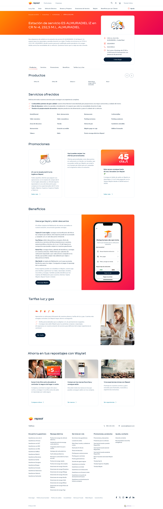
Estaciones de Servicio (82, 8)
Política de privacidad (43, 498)
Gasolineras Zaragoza (35, 462)
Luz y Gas (32, 8)
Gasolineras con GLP (34, 443)
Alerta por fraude (78, 498)
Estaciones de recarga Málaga (58, 472)
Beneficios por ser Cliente (109, 8)
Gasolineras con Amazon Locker (81, 472)
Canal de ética (99, 498)
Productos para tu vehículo (101, 440)
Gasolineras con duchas (78, 464)
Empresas (59, 3)
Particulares (48, 3)
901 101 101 (110, 426)
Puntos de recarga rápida (57, 461)
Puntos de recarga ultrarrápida (59, 464)
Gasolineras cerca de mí (35, 438)
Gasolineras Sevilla (34, 459)
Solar (40, 8)
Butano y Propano (66, 8)
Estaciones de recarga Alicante (58, 474)
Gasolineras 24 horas (34, 440)
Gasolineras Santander (35, 476)
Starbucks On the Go (77, 448)
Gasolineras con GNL (34, 449)
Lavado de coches (77, 440)
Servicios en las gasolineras (79, 438)
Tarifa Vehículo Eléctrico (57, 454)
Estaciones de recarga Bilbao (58, 483)
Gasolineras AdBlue (34, 451)
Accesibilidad (67, 498)
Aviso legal (31, 498)
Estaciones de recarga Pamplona (59, 469)
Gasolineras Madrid (34, 454)
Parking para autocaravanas (80, 453)
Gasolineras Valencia (34, 473)
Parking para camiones (78, 456)
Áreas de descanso (77, 450)
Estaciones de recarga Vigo (57, 490)
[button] (37, 434)
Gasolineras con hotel (78, 467)
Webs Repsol (89, 498)
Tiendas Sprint (98, 461)
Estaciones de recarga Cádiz (58, 480)
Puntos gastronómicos (78, 458)
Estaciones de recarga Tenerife (58, 466)
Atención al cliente (120, 438)
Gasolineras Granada (34, 468)
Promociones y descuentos (101, 438)
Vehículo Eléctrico (51, 8)
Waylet (95, 8)
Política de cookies (56, 498)
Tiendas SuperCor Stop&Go (101, 464)
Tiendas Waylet (98, 466)
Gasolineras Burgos (34, 465)
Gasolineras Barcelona (35, 457)
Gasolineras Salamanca (35, 470)
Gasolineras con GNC (34, 446)
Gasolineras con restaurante (80, 469)
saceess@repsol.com (127, 426)
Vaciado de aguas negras (79, 461)
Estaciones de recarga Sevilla (58, 477)
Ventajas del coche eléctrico (58, 451)
